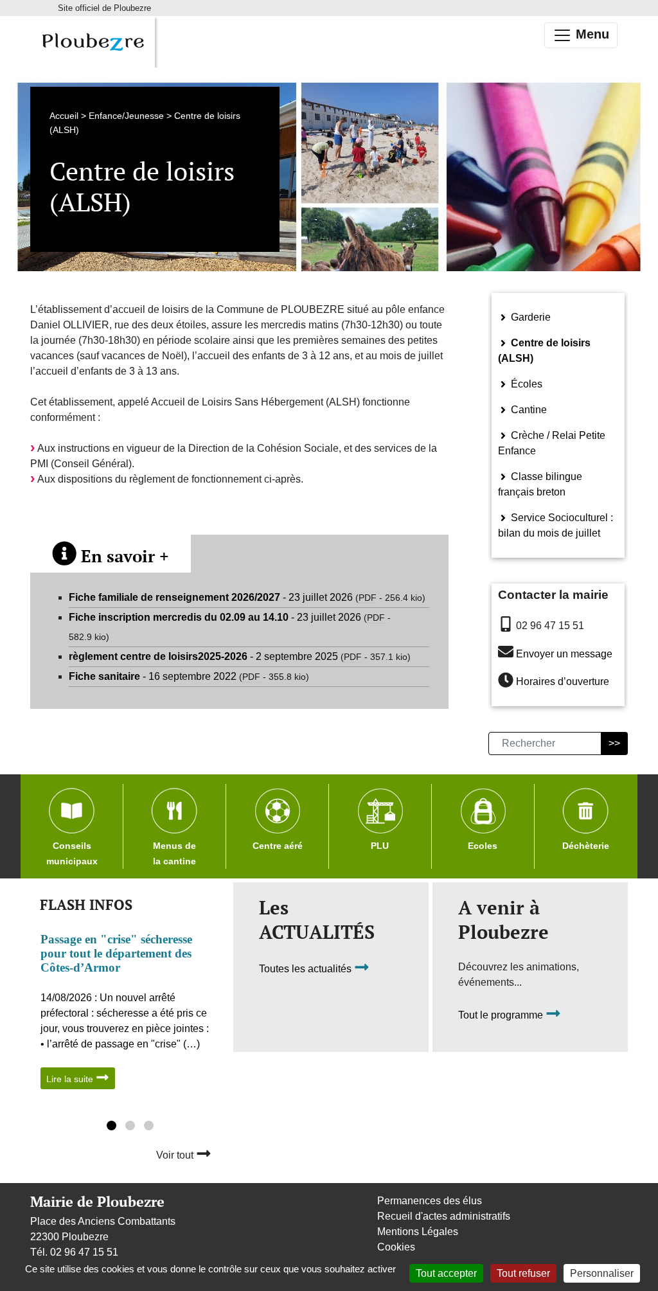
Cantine (527, 409)
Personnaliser (602, 1273)
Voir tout (176, 1155)
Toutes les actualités (306, 969)
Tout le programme (502, 1015)
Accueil (63, 116)
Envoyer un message (564, 653)
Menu (590, 34)
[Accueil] (92, 41)
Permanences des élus (429, 1200)
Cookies (396, 1247)
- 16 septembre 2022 (189, 676)
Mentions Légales (417, 1231)
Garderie (529, 317)
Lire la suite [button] (71, 1079)
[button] (111, 1127)
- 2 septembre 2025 (240, 656)
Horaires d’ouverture (562, 681)
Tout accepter (446, 1273)
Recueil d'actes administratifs (443, 1216)
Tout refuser (523, 1273)
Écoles (525, 383)
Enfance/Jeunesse (126, 116)
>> (614, 743)
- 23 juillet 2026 (247, 597)
